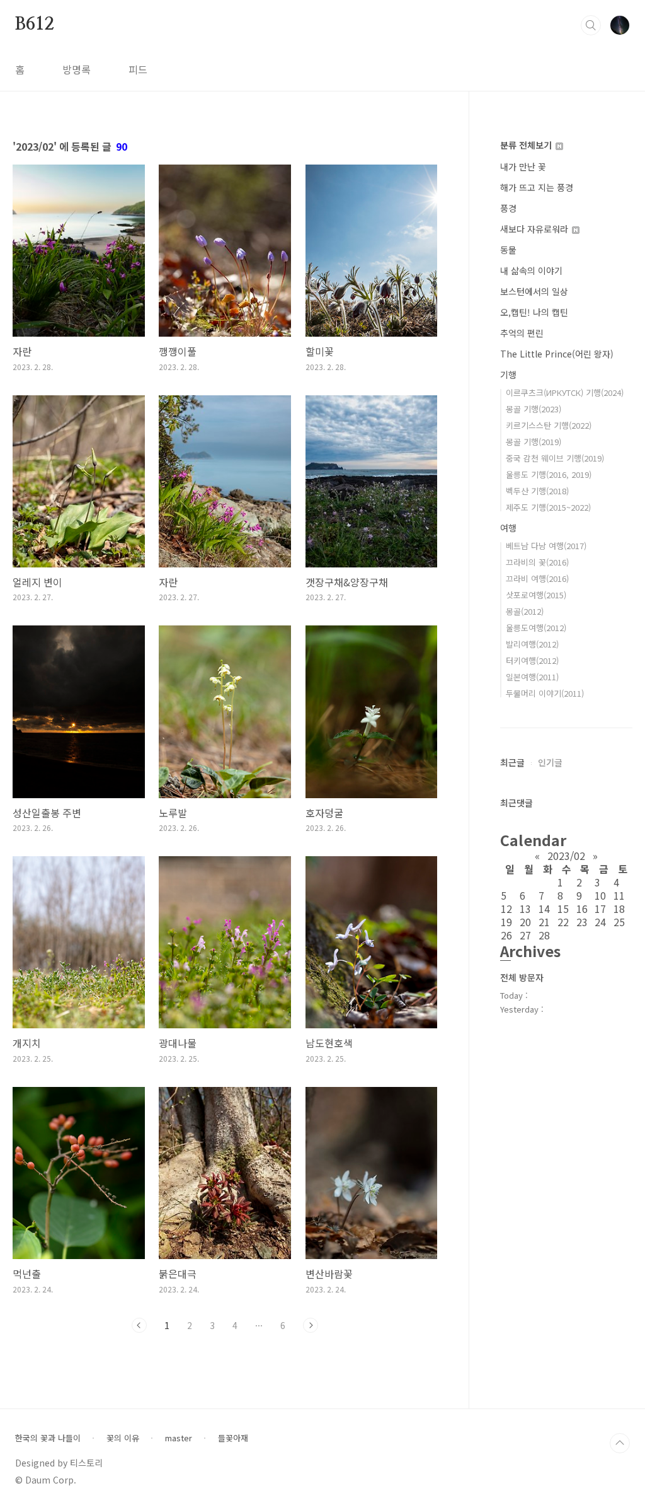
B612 (34, 24)
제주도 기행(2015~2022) (548, 507)
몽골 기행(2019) (533, 442)
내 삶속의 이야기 (531, 270)
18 (619, 908)
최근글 (512, 762)
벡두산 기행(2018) (537, 491)
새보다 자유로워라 (535, 229)
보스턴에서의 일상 (534, 291)
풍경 (508, 208)
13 (525, 908)
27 (525, 935)
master (178, 1438)
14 (544, 908)
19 (506, 921)
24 (600, 921)
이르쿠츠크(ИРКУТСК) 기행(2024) (565, 392)
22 (563, 921)
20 (525, 921)
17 (600, 908)
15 (563, 908)
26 (506, 935)
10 (600, 895)
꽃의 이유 (122, 1438)
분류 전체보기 (527, 145)
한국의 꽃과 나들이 (48, 1438)
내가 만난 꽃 (523, 166)
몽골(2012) (525, 611)
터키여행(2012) (532, 660)
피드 (137, 69)
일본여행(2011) (532, 677)
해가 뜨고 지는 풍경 (536, 187)
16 (582, 908)
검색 (590, 25)
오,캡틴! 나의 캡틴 (534, 312)
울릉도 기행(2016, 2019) (548, 474)
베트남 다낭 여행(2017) (546, 546)
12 (506, 908)
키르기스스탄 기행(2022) (548, 425)
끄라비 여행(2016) (537, 578)
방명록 (76, 69)
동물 (508, 249)
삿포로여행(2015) (536, 595)
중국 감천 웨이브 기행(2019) (555, 458)
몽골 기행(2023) (533, 409)
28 (544, 935)
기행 (508, 374)
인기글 (550, 762)
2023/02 (566, 855)
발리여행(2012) (532, 644)
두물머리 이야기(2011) (545, 693)
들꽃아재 (233, 1438)
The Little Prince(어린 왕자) (557, 353)
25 (619, 921)
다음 (310, 1325)
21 (544, 921)
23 (582, 921)
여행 (508, 527)
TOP (620, 1443)
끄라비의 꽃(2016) (537, 562)
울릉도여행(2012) (536, 628)
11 (619, 895)
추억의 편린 (522, 333)
